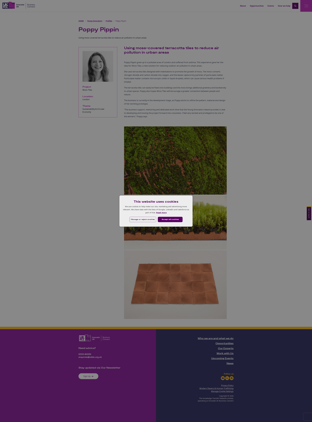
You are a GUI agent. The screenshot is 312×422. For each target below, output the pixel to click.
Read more (161, 212)
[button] (143, 219)
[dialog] (156, 211)
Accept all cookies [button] (170, 219)
